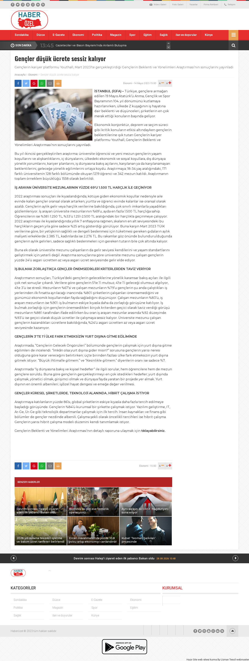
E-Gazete (59, 34)
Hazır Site (192, 659)
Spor (132, 34)
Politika (97, 34)
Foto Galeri (177, 4)
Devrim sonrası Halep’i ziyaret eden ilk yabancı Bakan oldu (124, 558)
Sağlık (164, 34)
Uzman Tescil (228, 659)
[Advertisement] (168, 19)
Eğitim (148, 34)
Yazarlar (193, 4)
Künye (209, 34)
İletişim (231, 4)
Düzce (41, 34)
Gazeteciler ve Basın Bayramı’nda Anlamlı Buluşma (91, 45)
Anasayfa (20, 74)
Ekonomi (78, 34)
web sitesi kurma (207, 659)
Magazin (115, 34)
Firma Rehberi (211, 4)
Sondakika (22, 34)
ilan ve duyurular (186, 34)
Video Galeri (160, 4)
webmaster (242, 659)
